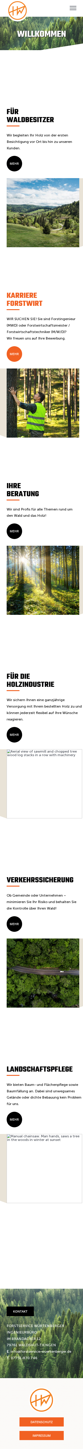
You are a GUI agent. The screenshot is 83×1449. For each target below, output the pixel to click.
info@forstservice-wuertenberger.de (40, 1351)
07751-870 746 (23, 1358)
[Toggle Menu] (73, 8)
